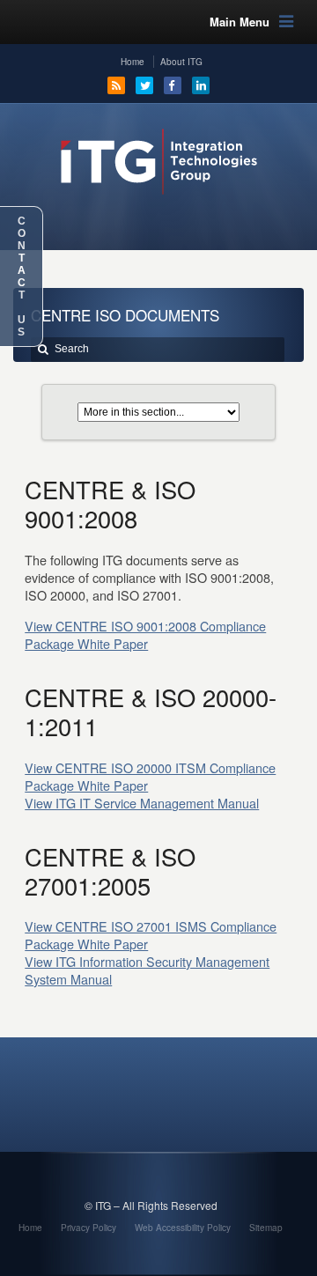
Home (132, 61)
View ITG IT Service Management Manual (142, 802)
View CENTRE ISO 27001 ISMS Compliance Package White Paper (150, 935)
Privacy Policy (88, 1227)
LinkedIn (201, 85)
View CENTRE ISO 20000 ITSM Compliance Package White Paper (150, 776)
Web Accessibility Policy (183, 1227)
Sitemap (266, 1227)
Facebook (172, 85)
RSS (116, 85)
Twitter (144, 85)
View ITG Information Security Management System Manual (147, 970)
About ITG (181, 61)
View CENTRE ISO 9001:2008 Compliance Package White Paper (145, 634)
